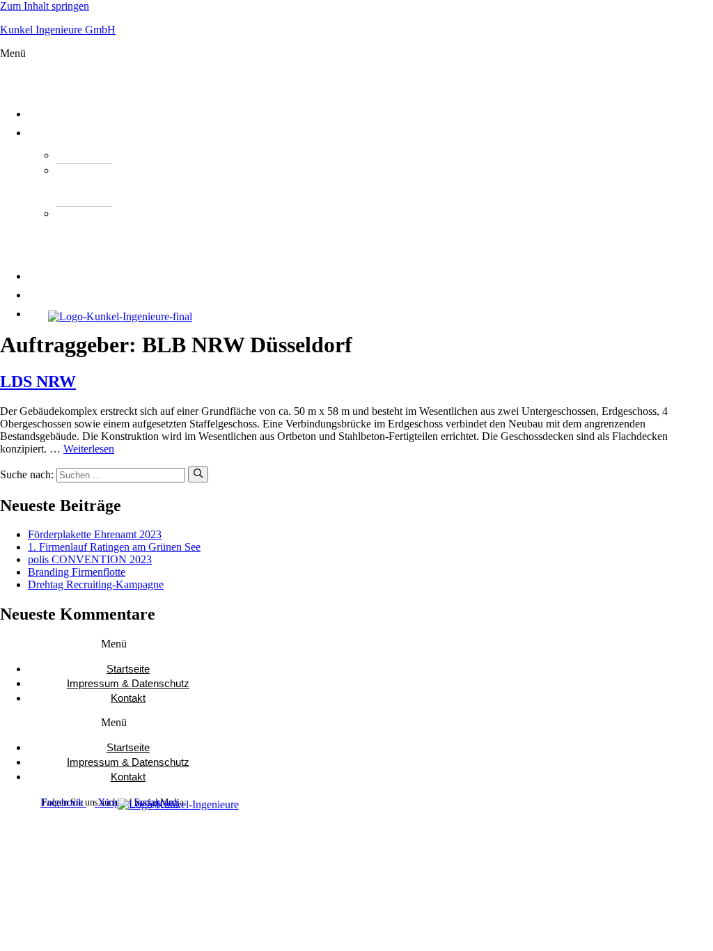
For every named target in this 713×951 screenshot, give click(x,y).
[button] (267, 72)
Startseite (128, 669)
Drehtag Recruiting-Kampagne (96, 584)
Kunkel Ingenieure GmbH (58, 30)
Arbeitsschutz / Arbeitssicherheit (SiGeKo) (104, 234)
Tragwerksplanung (129, 155)
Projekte (62, 276)
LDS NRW (38, 381)
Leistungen (70, 133)
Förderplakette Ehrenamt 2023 (95, 534)
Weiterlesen (88, 449)
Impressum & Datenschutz (128, 683)
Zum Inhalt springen (44, 6)
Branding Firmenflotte (76, 572)
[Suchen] (198, 474)
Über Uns (63, 114)
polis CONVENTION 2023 (90, 559)
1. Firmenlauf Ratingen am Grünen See (114, 547)
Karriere (63, 295)
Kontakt (128, 698)
